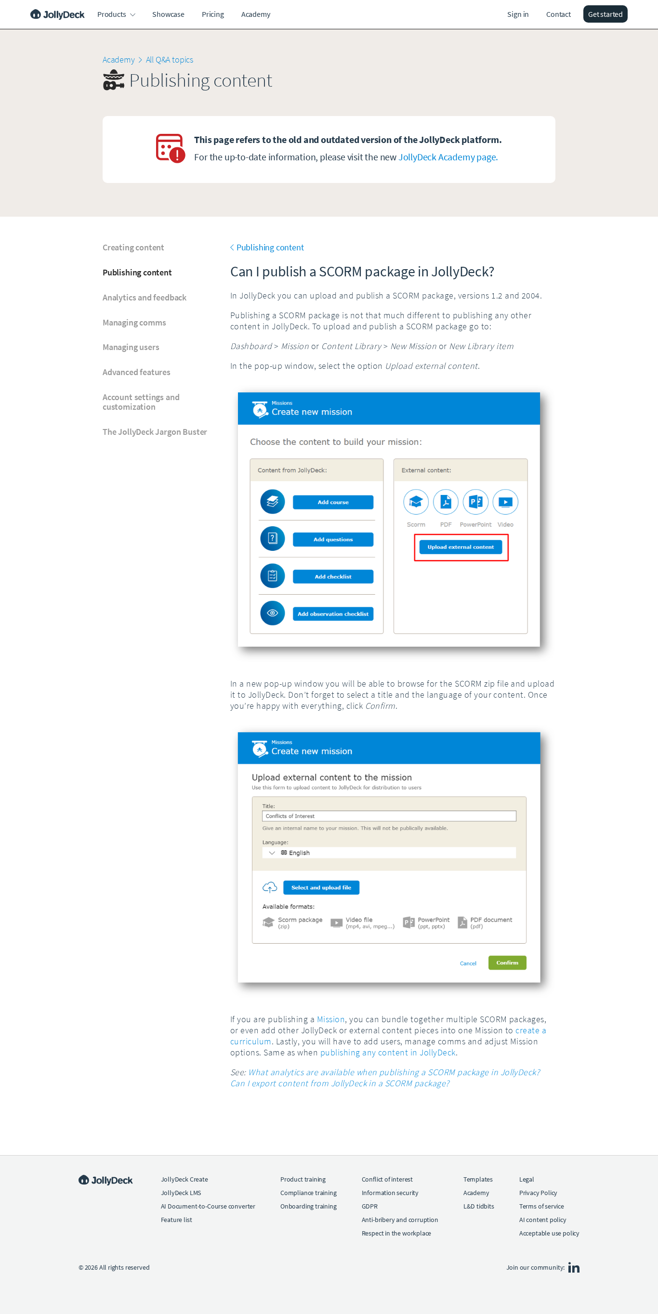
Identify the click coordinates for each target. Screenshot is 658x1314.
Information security (390, 1192)
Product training (303, 1179)
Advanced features (137, 372)
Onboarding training (308, 1206)
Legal (526, 1179)
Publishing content (137, 272)
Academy (255, 14)
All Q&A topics (169, 59)
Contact (558, 14)
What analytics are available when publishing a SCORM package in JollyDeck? (394, 1072)
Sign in (518, 14)
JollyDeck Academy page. (448, 157)
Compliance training (308, 1192)
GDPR (370, 1206)
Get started (605, 14)
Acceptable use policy (549, 1233)
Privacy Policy (538, 1192)
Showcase (168, 14)
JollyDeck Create (184, 1179)
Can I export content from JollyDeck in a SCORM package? (339, 1083)
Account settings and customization (141, 402)
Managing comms (134, 322)
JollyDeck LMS (181, 1192)
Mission (331, 1019)
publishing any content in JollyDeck (388, 1052)
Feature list (176, 1219)
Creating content (133, 247)
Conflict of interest (387, 1179)
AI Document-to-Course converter (208, 1206)
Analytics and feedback (144, 297)
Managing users (131, 347)
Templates (478, 1179)
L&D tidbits (478, 1206)
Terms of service (541, 1206)
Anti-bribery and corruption (400, 1219)
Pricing (213, 14)
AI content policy (542, 1219)
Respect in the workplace (397, 1233)
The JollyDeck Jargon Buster (155, 432)
